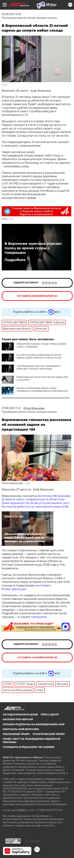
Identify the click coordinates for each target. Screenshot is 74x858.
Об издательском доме (20, 714)
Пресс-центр (50, 714)
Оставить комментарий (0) (37, 296)
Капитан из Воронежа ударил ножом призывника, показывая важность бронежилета (42, 389)
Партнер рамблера (32, 841)
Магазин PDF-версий (18, 719)
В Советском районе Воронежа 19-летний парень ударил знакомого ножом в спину (39, 356)
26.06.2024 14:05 (11, 14)
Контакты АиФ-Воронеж (21, 729)
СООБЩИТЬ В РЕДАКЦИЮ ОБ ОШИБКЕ (28, 747)
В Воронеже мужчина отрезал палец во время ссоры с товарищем (32, 248)
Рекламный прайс (16, 734)
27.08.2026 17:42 (11, 408)
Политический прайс (49, 734)
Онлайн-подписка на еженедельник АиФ (34, 724)
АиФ (4, 84)
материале (39, 617)
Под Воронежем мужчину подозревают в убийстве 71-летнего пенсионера (39, 367)
